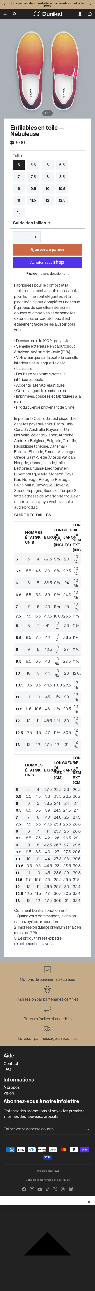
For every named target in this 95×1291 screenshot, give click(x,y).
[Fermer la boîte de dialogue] (89, 1202)
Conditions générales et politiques (47, 1179)
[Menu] (5, 14)
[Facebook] (24, 1189)
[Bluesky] (71, 1189)
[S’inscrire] (87, 1129)
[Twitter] (55, 1189)
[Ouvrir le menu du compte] (80, 14)
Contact (11, 1064)
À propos (12, 1087)
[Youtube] (39, 1189)
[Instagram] (32, 1189)
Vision (9, 1093)
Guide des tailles (30, 223)
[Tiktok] (47, 1189)
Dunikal (53, 1171)
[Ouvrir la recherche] (14, 14)
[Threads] (63, 1189)
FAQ (7, 1069)
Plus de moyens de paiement (48, 273)
